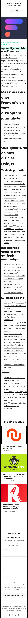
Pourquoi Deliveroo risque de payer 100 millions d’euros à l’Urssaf (15, 306)
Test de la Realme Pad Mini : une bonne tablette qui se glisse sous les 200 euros (15, 220)
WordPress (18, 611)
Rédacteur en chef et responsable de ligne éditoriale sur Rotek (11, 506)
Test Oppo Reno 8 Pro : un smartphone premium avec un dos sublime (15, 195)
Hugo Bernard (14, 3)
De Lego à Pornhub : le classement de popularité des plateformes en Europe (14, 337)
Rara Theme (22, 608)
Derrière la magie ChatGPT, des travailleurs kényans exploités (14, 279)
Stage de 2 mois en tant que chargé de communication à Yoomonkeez (14, 476)
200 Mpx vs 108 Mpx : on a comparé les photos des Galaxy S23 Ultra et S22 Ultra (15, 229)
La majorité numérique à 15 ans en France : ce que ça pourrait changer (15, 353)
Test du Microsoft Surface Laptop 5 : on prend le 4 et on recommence (14, 203)
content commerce (17, 133)
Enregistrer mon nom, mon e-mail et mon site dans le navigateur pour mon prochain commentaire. (14, 587)
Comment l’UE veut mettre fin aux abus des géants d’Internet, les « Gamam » (14, 345)
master (11, 69)
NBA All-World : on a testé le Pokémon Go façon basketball (15, 406)
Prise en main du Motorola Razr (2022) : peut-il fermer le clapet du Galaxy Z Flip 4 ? (15, 187)
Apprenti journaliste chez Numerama (12, 447)
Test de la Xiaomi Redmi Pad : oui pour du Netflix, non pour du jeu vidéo (15, 212)
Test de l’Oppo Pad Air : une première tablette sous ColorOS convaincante (15, 178)
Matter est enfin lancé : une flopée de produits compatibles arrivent (14, 380)
